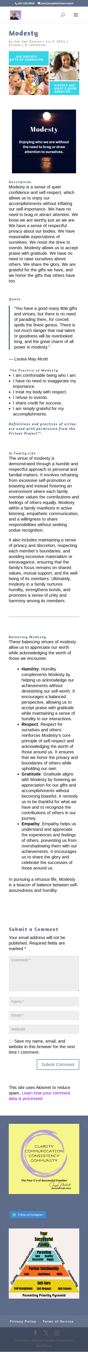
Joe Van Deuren (28, 41)
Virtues (15, 45)
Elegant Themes (43, 1340)
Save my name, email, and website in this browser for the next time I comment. (42, 1047)
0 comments (35, 45)
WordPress (44, 1346)
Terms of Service (58, 1321)
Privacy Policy (23, 1321)
